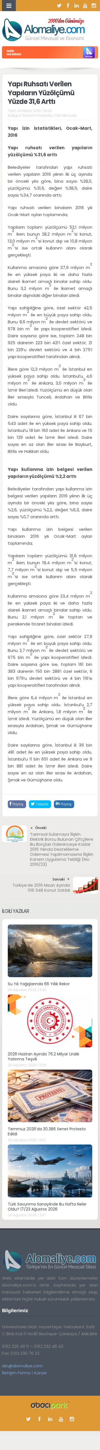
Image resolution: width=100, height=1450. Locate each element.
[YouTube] (85, 5)
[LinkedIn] (76, 5)
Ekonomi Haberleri (38, 115)
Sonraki (58, 879)
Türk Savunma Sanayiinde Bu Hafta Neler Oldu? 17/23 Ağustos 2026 (47, 1206)
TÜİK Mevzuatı (65, 115)
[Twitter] (59, 5)
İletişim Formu (16, 1373)
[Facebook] (68, 5)
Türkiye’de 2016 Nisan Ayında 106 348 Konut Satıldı (41, 887)
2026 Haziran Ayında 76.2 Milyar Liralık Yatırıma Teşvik (43, 1056)
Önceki (40, 827)
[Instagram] (94, 5)
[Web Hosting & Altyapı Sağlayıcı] (50, 1405)
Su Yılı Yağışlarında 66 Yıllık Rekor (39, 984)
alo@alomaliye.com (22, 1366)
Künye (40, 1373)
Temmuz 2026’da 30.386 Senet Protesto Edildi (47, 1131)
